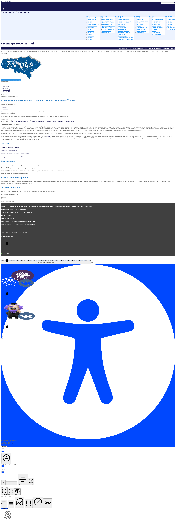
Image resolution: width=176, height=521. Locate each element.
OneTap (12, 443)
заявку (48, 136)
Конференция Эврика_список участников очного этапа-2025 (15, 153)
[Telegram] (6, 9)
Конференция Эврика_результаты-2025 (12, 157)
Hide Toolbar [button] (3, 446)
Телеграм (32, 224)
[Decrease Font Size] (3, 451)
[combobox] (46, 262)
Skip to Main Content (6, 1)
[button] (92, 262)
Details (5, 107)
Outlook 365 (6, 90)
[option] (18, 243)
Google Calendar (7, 88)
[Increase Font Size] (3, 445)
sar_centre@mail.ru (9, 218)
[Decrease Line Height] (3, 472)
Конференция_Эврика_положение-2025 (10, 147)
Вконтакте (24, 224)
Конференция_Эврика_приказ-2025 (9, 150)
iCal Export (6, 86)
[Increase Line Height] (3, 466)
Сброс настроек (4, 508)
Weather (5, 109)
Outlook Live (6, 91)
